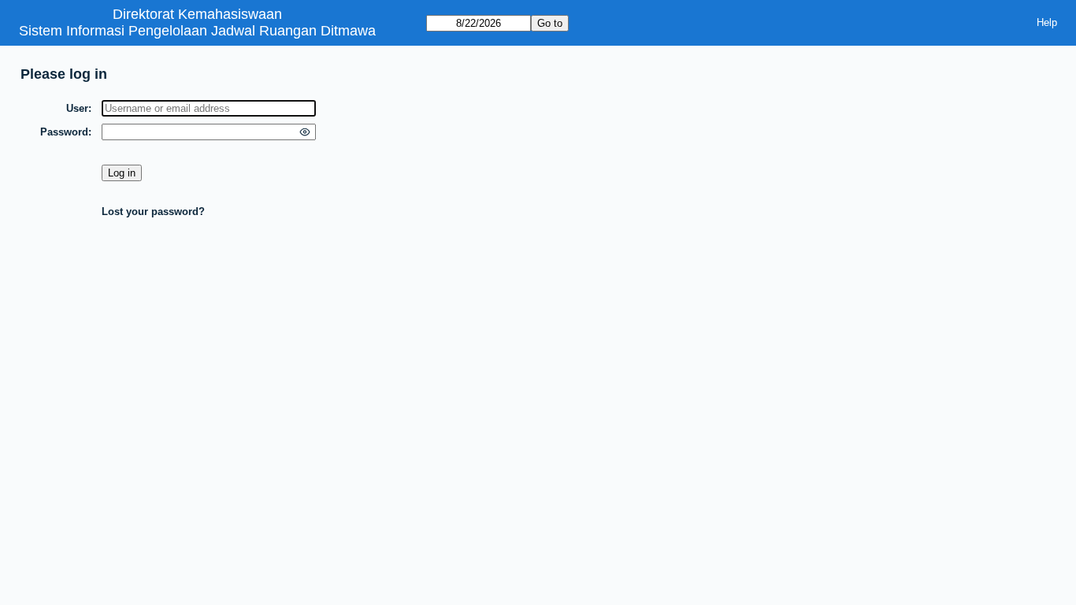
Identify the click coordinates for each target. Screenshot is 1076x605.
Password (64, 132)
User (77, 108)
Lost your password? (153, 211)
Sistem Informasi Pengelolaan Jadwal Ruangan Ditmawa (197, 31)
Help (1047, 22)
